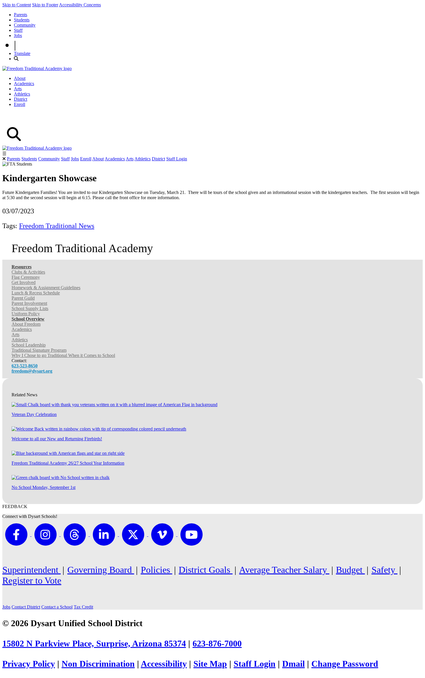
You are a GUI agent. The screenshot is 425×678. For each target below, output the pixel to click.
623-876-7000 (217, 643)
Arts (18, 88)
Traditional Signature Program (39, 350)
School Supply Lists (30, 308)
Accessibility (164, 664)
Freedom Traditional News (56, 226)
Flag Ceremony (26, 277)
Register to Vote (31, 580)
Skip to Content (16, 4)
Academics (24, 83)
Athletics (22, 93)
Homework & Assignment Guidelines (46, 287)
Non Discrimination (98, 664)
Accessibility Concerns (80, 4)
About (19, 78)
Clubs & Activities (28, 272)
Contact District (26, 606)
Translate (22, 53)
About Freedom (26, 324)
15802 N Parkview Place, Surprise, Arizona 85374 (94, 643)
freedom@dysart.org (32, 371)
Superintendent (31, 570)
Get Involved (24, 282)
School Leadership (29, 344)
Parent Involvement (29, 303)
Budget (350, 570)
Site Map (210, 664)
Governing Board (100, 570)
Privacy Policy (28, 664)
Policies (156, 570)
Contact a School (57, 606)
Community (25, 25)
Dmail (293, 664)
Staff (18, 30)
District (20, 99)
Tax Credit (83, 606)
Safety (385, 570)
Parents (20, 14)
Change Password (344, 664)
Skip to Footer (45, 4)
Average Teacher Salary (284, 570)
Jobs (18, 35)
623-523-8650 (25, 365)
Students (21, 19)
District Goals (205, 570)
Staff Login (176, 158)
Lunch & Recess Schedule (36, 292)
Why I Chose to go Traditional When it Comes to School (63, 355)
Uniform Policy (26, 313)
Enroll (19, 104)
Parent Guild (23, 298)
